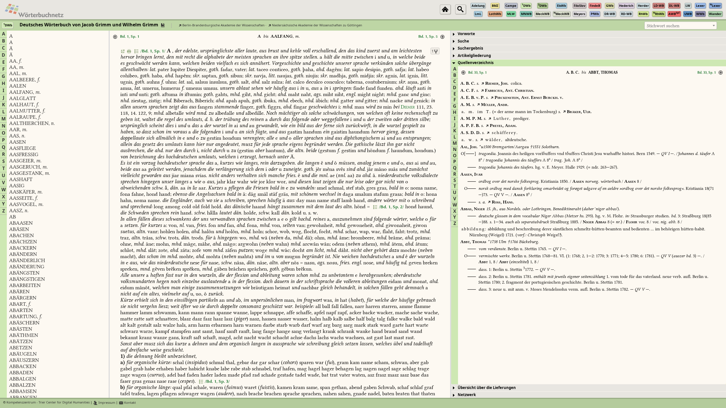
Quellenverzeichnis (475, 62)
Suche (463, 41)
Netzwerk (467, 395)
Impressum (106, 403)
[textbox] (681, 26)
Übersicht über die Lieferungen (487, 387)
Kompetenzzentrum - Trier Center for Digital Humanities (48, 403)
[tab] (588, 34)
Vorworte (466, 34)
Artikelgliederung (474, 55)
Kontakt (129, 403)
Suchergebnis (470, 48)
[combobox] (680, 25)
